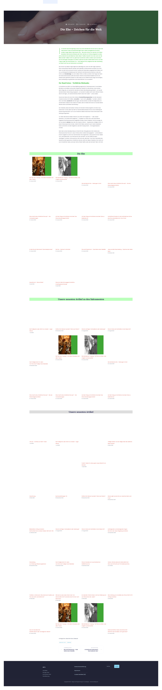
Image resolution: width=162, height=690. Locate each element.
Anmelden (45, 670)
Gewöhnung (32, 496)
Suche (116, 666)
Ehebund (75, 638)
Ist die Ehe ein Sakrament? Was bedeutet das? (40, 249)
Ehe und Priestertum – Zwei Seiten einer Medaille (94, 249)
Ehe (90, 24)
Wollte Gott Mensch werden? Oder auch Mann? (67, 329)
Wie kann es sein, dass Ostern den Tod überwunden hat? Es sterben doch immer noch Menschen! (67, 596)
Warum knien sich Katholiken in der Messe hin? (119, 329)
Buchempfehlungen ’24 (61, 496)
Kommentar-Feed (47, 674)
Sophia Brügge (71, 24)
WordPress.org (46, 676)
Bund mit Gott (69, 638)
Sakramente (94, 24)
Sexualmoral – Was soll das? (36, 282)
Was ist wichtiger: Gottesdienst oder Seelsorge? (93, 329)
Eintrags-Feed (46, 672)
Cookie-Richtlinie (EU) (80, 674)
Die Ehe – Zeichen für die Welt (63, 249)
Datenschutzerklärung (80, 666)
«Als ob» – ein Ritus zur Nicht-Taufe (38, 441)
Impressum (77, 670)
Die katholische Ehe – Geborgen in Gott (91, 183)
